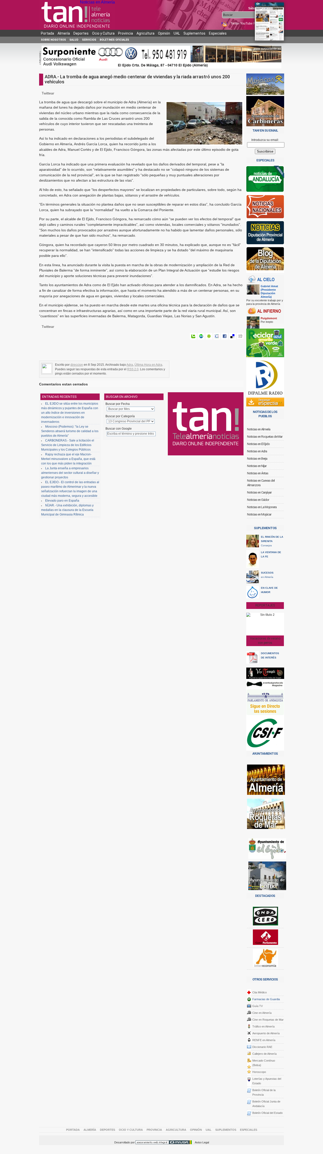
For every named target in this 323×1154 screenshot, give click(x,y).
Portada (47, 33)
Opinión (164, 33)
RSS (225, 23)
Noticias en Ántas (257, 473)
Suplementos (194, 33)
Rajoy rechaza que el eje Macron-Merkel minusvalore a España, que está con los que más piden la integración (68, 459)
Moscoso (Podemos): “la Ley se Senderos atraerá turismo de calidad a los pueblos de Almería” (69, 431)
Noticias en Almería (97, 2)
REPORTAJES (265, 605)
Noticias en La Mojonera (262, 507)
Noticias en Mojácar (259, 514)
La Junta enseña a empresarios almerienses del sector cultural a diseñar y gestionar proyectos (70, 473)
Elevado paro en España (62, 500)
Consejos (272, 541)
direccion (76, 364)
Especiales (218, 33)
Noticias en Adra (257, 451)
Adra (129, 364)
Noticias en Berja (257, 458)
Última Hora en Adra (148, 364)
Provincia (125, 33)
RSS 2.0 (133, 369)
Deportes (81, 33)
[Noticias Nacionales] (265, 208)
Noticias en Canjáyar (259, 492)
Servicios (89, 39)
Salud (73, 39)
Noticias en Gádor (258, 500)
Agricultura (145, 33)
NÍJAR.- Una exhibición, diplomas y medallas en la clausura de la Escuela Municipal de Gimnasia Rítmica (67, 510)
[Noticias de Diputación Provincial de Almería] (265, 234)
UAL (177, 33)
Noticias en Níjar (256, 466)
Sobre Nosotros (53, 39)
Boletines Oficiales (114, 39)
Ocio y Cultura (103, 33)
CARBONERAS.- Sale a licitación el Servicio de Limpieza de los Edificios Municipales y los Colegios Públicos (67, 445)
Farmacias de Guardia (266, 999)
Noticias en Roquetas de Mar (264, 436)
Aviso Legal (202, 1142)
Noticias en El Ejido (258, 444)
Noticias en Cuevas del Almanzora (261, 483)
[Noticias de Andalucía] (265, 180)
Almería (64, 33)
